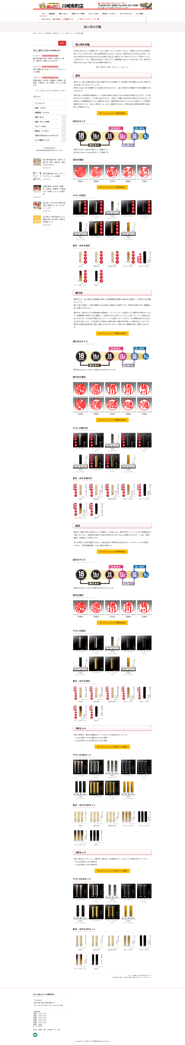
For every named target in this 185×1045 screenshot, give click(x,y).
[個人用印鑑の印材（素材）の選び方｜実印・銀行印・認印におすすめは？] (37, 162)
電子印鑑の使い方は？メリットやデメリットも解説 (54, 175)
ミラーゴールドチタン (112, 238)
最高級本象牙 (112, 266)
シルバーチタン (80, 216)
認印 (108, 67)
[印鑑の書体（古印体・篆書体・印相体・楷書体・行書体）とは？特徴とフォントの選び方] (37, 189)
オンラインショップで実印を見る (112, 113)
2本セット (125, 67)
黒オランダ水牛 (144, 266)
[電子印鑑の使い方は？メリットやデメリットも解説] (37, 176)
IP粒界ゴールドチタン (128, 238)
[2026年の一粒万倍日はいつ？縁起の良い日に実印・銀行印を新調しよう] (37, 219)
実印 (97, 67)
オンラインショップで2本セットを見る (112, 871)
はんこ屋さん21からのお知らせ (50, 55)
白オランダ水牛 (128, 266)
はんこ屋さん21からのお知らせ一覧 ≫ (51, 90)
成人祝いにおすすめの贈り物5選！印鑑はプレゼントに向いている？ (54, 205)
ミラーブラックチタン (144, 217)
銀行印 (103, 67)
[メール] (35, 1035)
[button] (87, 19)
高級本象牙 (96, 266)
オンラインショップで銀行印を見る (112, 333)
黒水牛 (96, 285)
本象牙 (80, 266)
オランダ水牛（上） (80, 285)
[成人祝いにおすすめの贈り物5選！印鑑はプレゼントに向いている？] (37, 205)
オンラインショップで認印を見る (112, 552)
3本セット (116, 67)
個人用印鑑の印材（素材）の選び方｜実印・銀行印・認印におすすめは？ (54, 162)
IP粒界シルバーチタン (112, 217)
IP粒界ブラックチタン (80, 238)
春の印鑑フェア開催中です (63, 19)
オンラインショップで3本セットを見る (112, 747)
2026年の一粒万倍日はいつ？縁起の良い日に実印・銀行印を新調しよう (54, 219)
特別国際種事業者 (49, 148)
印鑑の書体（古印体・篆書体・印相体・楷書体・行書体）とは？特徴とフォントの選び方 (49, 82)
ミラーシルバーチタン (96, 217)
